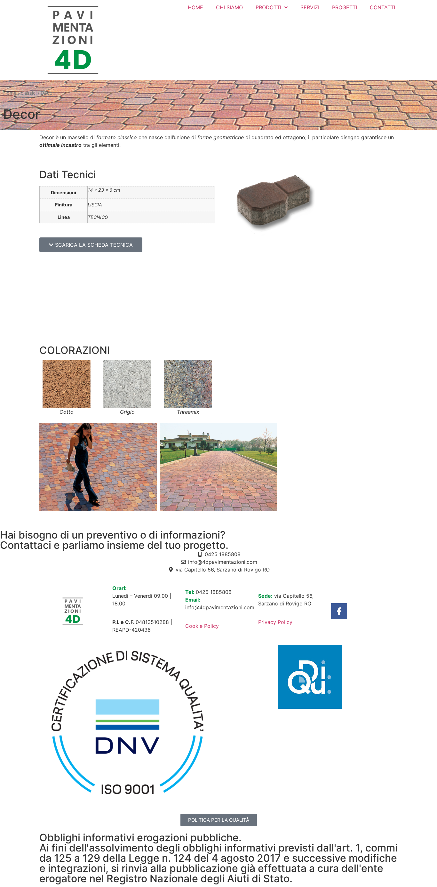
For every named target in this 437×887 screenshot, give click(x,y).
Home (10, 93)
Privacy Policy (275, 622)
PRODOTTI (268, 7)
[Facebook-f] (339, 611)
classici (28, 93)
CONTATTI (382, 7)
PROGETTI (344, 7)
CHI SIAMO (229, 7)
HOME (195, 7)
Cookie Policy (202, 626)
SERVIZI (309, 7)
